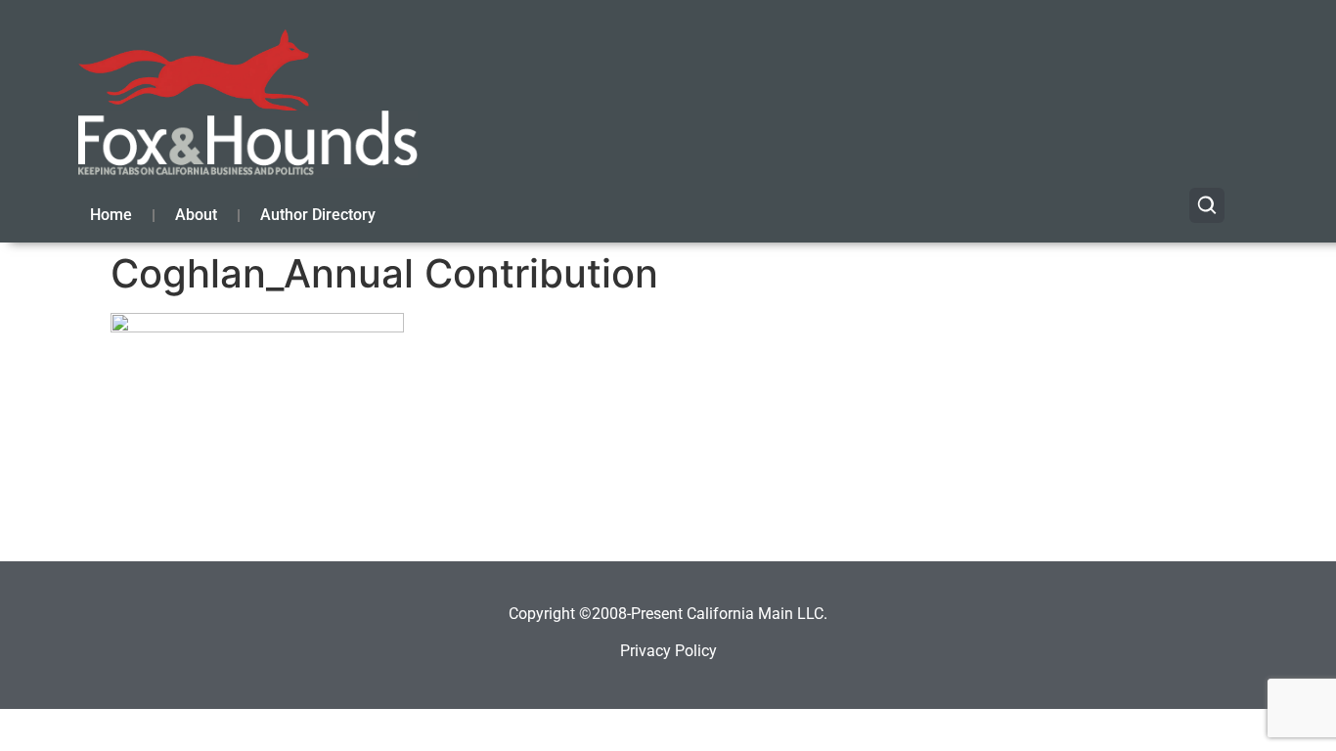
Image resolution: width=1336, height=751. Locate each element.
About (196, 214)
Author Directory (318, 214)
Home (111, 214)
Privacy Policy (668, 650)
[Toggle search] (1207, 205)
